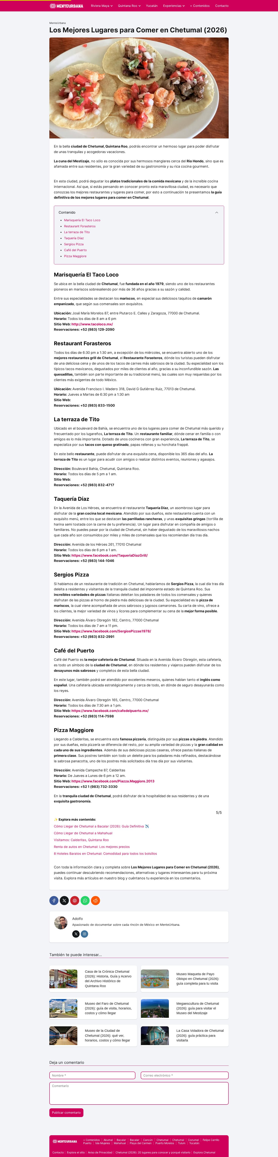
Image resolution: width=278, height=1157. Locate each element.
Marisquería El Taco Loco (82, 220)
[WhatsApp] (85, 900)
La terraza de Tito (77, 232)
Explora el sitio (76, 1152)
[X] (64, 900)
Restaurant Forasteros (80, 226)
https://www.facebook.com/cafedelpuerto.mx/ (110, 711)
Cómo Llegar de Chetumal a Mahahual (83, 833)
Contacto (222, 6)
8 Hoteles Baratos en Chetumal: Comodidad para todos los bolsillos (105, 853)
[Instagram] (84, 934)
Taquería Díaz (74, 238)
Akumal (108, 1139)
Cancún (148, 1139)
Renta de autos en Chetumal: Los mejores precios (92, 847)
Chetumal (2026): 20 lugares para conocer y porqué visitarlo (153, 1152)
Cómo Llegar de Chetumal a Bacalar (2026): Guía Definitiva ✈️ (101, 826)
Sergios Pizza (74, 244)
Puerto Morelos (164, 1143)
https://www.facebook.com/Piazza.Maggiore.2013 (113, 781)
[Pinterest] (74, 900)
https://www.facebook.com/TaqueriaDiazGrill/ (109, 555)
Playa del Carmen (140, 1143)
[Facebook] (53, 900)
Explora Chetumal (204, 1152)
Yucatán (152, 6)
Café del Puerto (75, 250)
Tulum (181, 1143)
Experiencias (172, 6)
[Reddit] (95, 900)
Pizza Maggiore (75, 256)
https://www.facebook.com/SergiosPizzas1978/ (111, 631)
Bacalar (121, 1139)
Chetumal (162, 1139)
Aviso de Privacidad (100, 1152)
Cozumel (193, 1139)
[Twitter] (76, 934)
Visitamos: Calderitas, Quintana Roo (81, 840)
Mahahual (120, 1143)
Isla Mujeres (102, 1143)
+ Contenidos (200, 6)
